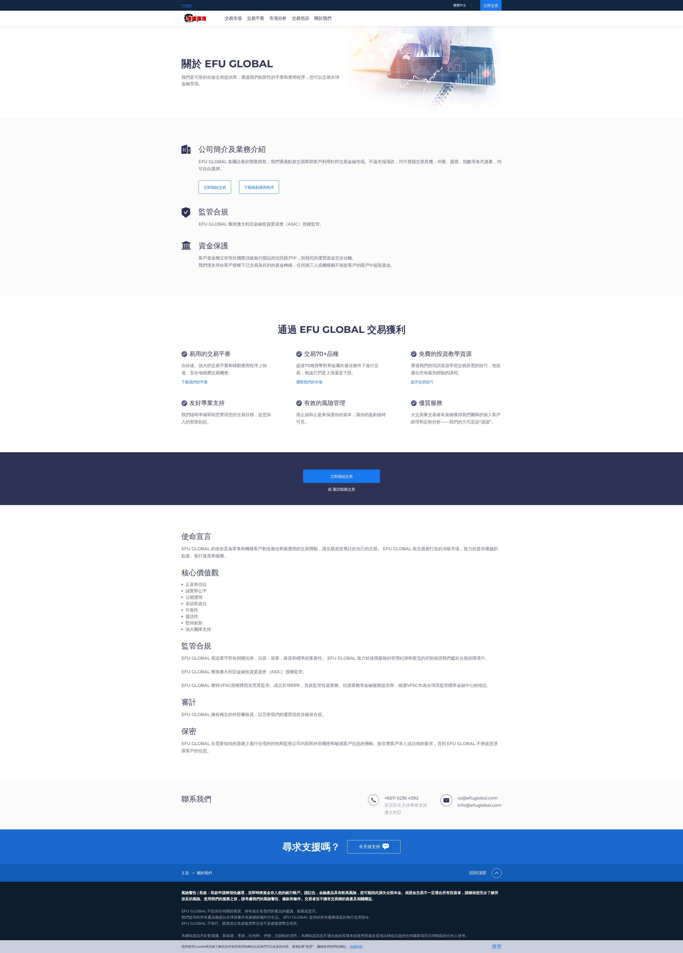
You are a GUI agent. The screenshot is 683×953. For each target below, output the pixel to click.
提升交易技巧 (422, 382)
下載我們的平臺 (194, 382)
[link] (185, 873)
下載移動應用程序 (259, 187)
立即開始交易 (215, 187)
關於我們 (204, 873)
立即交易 (490, 5)
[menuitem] (466, 5)
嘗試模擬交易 (344, 489)
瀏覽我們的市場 (309, 382)
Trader (186, 5)
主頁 (185, 873)
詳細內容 (356, 946)
